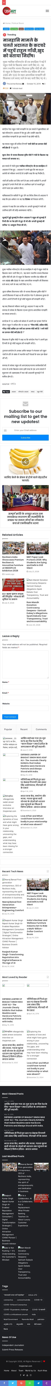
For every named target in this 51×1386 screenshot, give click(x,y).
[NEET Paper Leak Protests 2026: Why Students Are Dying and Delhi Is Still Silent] (38, 548)
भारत (28, 1324)
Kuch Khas (14, 29)
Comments (41, 729)
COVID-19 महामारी (38, 1309)
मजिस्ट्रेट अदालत (23, 392)
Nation (21, 29)
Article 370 (32, 1295)
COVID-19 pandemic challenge (16, 1309)
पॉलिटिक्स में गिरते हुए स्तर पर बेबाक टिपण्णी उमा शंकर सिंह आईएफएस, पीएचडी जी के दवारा (33, 783)
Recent (23, 729)
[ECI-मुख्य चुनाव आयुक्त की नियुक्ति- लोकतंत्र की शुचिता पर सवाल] (13, 585)
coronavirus (8, 1300)
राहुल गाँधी (39, 392)
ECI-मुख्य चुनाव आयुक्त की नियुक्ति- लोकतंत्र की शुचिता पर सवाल (13, 596)
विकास (6, 1329)
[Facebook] (20, 1375)
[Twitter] (24, 1375)
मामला (32, 392)
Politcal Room (18, 23)
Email (5, 693)
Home (7, 23)
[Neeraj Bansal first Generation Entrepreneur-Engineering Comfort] (13, 888)
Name (5, 682)
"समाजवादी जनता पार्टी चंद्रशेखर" (14, 1295)
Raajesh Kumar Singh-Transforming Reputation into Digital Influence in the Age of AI (13, 957)
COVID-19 (38, 1300)
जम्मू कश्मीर (19, 1324)
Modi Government (11, 1319)
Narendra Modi (28, 1319)
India (34, 1314)
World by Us (30, 1370)
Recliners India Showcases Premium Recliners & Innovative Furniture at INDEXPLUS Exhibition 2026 (13, 564)
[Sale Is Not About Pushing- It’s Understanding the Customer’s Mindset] (9, 1253)
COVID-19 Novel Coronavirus (15, 1305)
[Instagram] (30, 1375)
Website (6, 703)
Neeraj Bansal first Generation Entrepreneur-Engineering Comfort (13, 906)
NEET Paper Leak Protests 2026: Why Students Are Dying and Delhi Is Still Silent (37, 562)
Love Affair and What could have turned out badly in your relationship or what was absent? (34, 820)
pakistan (41, 1319)
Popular (8, 729)
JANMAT (6, 29)
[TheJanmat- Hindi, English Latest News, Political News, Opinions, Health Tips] (9, 11)
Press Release (39, 29)
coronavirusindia (23, 1300)
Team (21, 1370)
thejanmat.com (25, 1366)
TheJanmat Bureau (14, 84)
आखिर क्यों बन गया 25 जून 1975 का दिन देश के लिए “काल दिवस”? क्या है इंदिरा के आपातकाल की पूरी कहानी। (34, 742)
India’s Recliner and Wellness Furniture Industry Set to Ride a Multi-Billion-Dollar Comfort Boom (37, 927)
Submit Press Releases (12, 1349)
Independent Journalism (13, 1345)
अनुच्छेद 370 (8, 1324)
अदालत (14, 392)
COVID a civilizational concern (16, 1314)
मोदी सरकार (37, 1324)
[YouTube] (27, 1375)
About (14, 1370)
